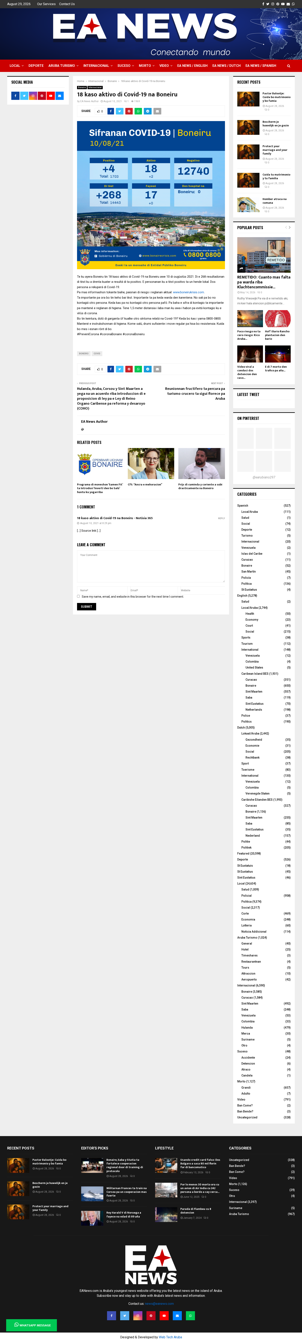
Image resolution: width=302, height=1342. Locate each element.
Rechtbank (252, 757)
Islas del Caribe (251, 553)
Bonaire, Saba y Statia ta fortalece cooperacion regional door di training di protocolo (124, 1165)
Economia (248, 919)
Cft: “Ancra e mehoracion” (145, 484)
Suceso (124, 66)
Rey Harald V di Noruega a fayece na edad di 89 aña (123, 1214)
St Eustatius (249, 589)
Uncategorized (247, 1117)
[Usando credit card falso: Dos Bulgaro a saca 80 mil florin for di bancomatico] (166, 1165)
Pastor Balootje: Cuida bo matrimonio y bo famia (276, 97)
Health (250, 613)
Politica (246, 901)
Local (15, 66)
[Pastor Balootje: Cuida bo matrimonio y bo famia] (248, 99)
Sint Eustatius (255, 703)
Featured (243, 853)
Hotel (245, 949)
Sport (245, 763)
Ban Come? (245, 1105)
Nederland (253, 835)
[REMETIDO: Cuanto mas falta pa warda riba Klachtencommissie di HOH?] (264, 255)
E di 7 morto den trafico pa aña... (276, 368)
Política (246, 583)
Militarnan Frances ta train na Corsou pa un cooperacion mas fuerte (126, 1192)
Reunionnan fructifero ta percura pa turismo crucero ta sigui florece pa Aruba (195, 394)
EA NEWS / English (192, 66)
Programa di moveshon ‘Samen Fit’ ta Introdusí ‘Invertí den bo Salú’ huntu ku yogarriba (100, 488)
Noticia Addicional (253, 931)
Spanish (242, 505)
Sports (245, 637)
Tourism (247, 643)
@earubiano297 (264, 477)
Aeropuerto (249, 979)
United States (254, 667)
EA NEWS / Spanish (261, 66)
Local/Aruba (249, 511)
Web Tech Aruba (170, 1337)
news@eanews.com (159, 1304)
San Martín (248, 571)
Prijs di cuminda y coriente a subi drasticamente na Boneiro (200, 486)
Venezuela (248, 547)
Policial (246, 895)
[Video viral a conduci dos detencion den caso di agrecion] (250, 354)
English (242, 595)
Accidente (248, 1057)
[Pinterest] (151, 1315)
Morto (145, 66)
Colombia (252, 661)
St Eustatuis (245, 865)
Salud (245, 517)
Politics (246, 721)
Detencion (248, 1063)
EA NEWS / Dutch (226, 66)
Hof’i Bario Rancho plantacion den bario (277, 335)
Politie (245, 841)
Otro (244, 1045)
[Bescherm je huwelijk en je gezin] (248, 127)
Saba (249, 697)
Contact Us (67, 4)
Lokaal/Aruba (250, 733)
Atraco (245, 1069)
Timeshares (249, 955)
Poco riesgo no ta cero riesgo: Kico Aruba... (249, 335)
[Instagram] (137, 1315)
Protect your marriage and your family (275, 150)
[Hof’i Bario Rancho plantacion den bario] (278, 318)
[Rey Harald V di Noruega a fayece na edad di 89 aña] (92, 1218)
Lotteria (246, 925)
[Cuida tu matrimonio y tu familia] (248, 180)
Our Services (46, 4)
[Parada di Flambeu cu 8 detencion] (166, 1214)
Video (164, 66)
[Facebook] (111, 1315)
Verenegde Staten (258, 793)
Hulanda (247, 1027)
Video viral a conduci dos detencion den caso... (247, 372)
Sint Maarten (254, 691)
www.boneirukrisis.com (188, 292)
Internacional (96, 66)
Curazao (247, 559)
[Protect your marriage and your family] (248, 151)
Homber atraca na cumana (275, 201)
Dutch (241, 727)
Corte (245, 913)
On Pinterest (248, 418)
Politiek (246, 847)
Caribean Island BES (255, 673)
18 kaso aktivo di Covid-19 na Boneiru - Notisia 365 (115, 518)
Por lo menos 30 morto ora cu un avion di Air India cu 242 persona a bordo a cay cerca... (199, 1188)
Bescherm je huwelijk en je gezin (276, 123)
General (246, 943)
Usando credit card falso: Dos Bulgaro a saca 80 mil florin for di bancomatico (200, 1163)
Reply (221, 518)
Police (245, 715)
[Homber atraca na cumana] (248, 204)
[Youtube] (164, 1315)
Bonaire (82, 87)
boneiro (84, 353)
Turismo (247, 535)
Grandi (246, 1087)
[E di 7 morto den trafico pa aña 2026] (278, 354)
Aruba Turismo (61, 66)
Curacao (251, 679)
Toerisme (247, 769)
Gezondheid (254, 739)
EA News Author (89, 101)
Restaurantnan (251, 961)
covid (97, 353)
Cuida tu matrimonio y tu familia (276, 176)
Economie (252, 745)
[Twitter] (124, 1315)
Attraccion (248, 973)
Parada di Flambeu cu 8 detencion (195, 1211)
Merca (245, 1033)
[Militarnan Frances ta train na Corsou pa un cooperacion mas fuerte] (92, 1193)
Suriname (248, 1039)
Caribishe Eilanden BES (257, 799)
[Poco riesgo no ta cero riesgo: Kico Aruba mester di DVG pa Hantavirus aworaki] (250, 318)
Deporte (36, 66)
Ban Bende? (245, 1111)
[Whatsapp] (190, 1315)
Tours (245, 967)
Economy (252, 619)
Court (249, 625)
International (249, 649)
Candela (246, 1075)
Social (245, 523)
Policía (246, 577)
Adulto (245, 1093)
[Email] (177, 1315)
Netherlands (254, 709)
